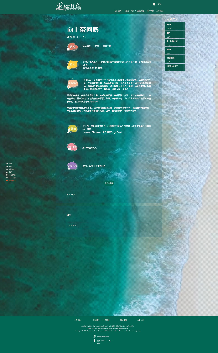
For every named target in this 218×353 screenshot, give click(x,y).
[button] (160, 11)
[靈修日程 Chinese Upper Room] (94, 340)
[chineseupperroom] (94, 336)
